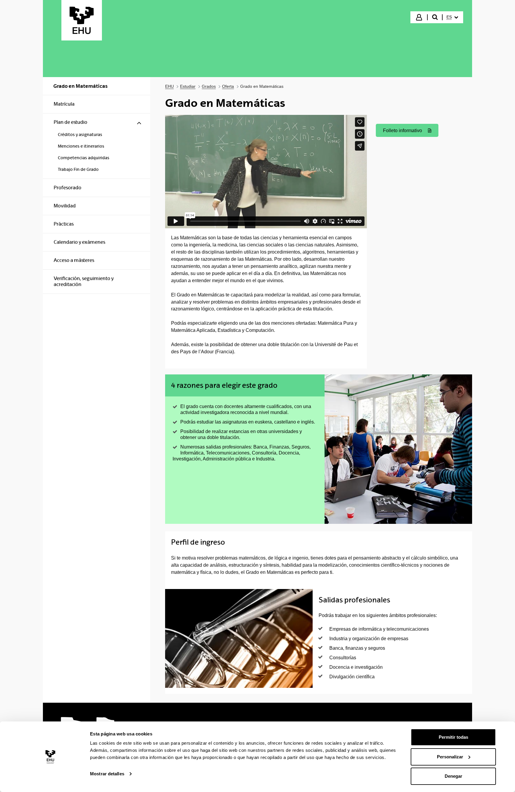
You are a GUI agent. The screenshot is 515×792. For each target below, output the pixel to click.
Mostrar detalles (107, 773)
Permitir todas (453, 737)
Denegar (453, 776)
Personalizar (450, 756)
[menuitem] (452, 17)
